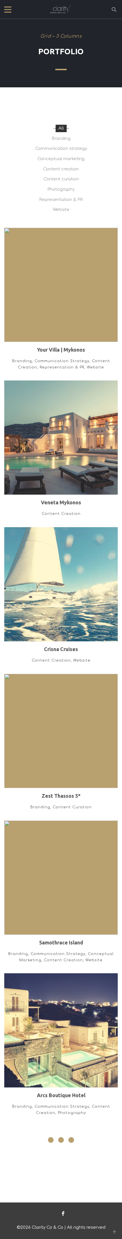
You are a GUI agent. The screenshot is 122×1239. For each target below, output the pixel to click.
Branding (61, 138)
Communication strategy (61, 148)
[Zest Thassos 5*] (61, 747)
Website (61, 209)
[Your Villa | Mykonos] (61, 304)
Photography (61, 189)
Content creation (61, 169)
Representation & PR (61, 199)
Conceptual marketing (61, 158)
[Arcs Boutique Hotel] (61, 1049)
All (61, 128)
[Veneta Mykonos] (61, 453)
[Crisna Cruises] (61, 600)
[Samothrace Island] (61, 897)
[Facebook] (61, 1214)
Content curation (61, 179)
